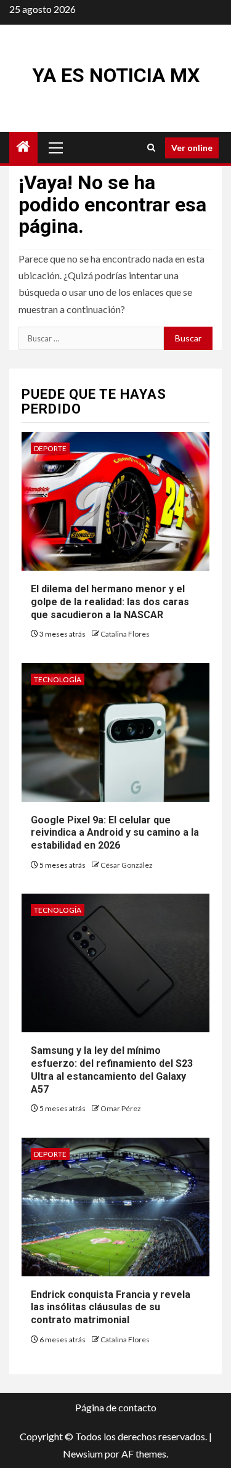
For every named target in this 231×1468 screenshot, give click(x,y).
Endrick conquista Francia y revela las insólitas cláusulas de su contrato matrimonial (110, 1307)
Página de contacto (115, 1407)
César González (126, 865)
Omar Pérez (120, 1108)
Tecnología (57, 679)
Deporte (50, 448)
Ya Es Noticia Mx (116, 75)
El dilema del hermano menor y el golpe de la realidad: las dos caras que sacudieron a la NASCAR (110, 602)
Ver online (192, 147)
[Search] (151, 148)
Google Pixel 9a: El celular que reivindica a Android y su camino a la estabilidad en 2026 (115, 833)
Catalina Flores (125, 633)
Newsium (83, 1453)
